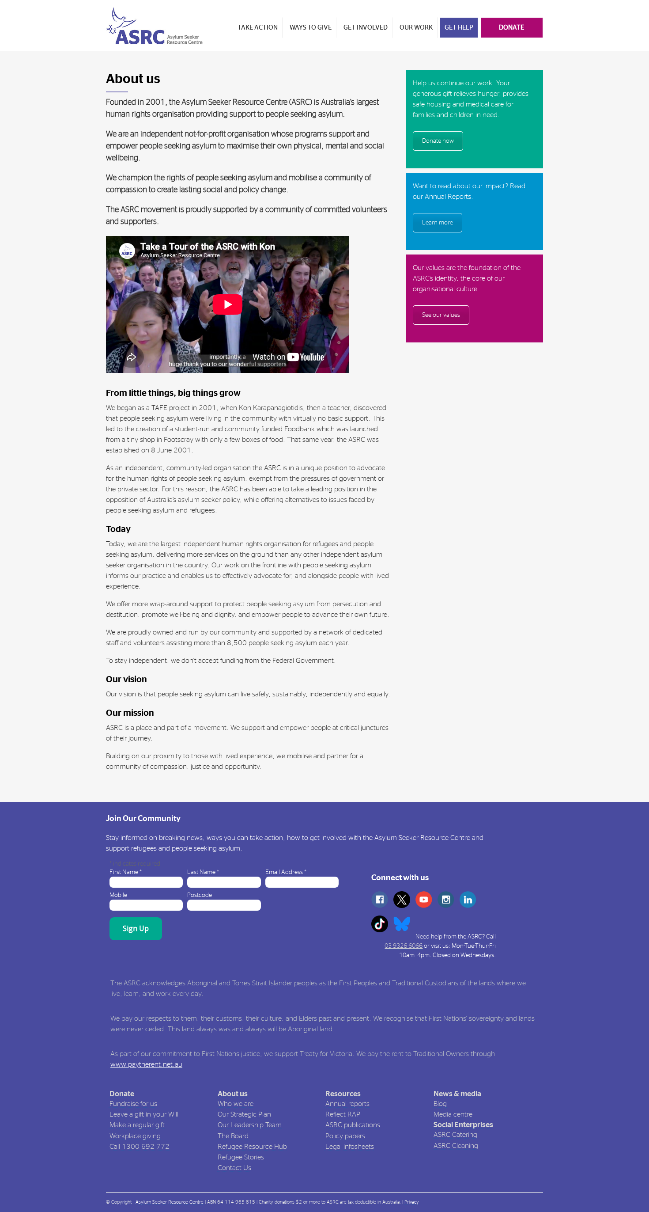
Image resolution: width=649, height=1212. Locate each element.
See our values (441, 315)
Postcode (199, 895)
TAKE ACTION (258, 27)
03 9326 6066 (404, 946)
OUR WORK (416, 27)
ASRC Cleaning (456, 1145)
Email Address (285, 872)
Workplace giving (135, 1136)
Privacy (411, 1202)
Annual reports (347, 1103)
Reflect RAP (342, 1114)
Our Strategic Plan (244, 1114)
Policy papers (345, 1136)
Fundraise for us (133, 1103)
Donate (121, 1094)
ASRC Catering (455, 1134)
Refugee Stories (241, 1157)
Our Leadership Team (250, 1124)
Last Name (203, 872)
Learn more (437, 223)
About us (233, 1094)
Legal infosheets (349, 1146)
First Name (125, 872)
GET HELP (459, 27)
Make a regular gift (137, 1124)
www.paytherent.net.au (146, 1064)
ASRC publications (352, 1124)
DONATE (511, 27)
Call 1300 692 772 (139, 1146)
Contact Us (234, 1167)
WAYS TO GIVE (311, 27)
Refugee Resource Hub (252, 1146)
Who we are (235, 1103)
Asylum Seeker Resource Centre (170, 1202)
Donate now (438, 141)
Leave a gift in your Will (143, 1114)
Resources (343, 1094)
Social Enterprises (463, 1124)
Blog (440, 1103)
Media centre (453, 1114)
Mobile (118, 895)
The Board (233, 1136)
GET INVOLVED (365, 27)
